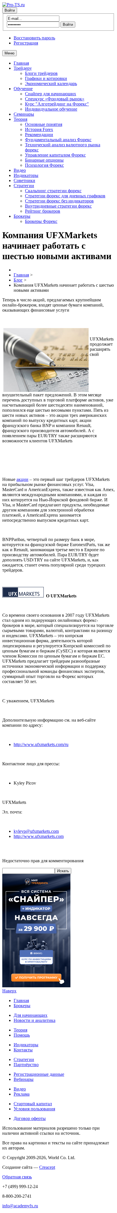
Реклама (22, 1094)
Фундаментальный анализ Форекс (58, 139)
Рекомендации (39, 134)
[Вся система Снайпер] (36, 985)
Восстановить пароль (34, 37)
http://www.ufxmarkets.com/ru (41, 744)
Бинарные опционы (44, 160)
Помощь (22, 1035)
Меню (9, 53)
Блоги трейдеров (41, 73)
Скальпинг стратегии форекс (53, 190)
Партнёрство (26, 1064)
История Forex (39, 129)
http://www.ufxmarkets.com (39, 836)
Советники (24, 180)
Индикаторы (26, 175)
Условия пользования (34, 1108)
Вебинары (24, 1079)
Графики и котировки (46, 78)
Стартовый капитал (33, 1103)
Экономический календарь (51, 83)
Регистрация (26, 43)
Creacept (47, 1167)
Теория (20, 119)
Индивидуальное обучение (51, 109)
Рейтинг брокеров (42, 211)
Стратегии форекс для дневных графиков (65, 195)
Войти (10, 10)
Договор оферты (30, 1118)
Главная (21, 63)
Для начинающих (30, 1015)
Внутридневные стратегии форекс (58, 206)
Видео (20, 170)
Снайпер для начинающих (50, 93)
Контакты (23, 1049)
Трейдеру (23, 68)
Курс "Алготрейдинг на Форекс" (57, 104)
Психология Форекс (44, 165)
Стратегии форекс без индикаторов (59, 200)
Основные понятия (43, 124)
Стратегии (24, 185)
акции (22, 479)
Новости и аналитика (34, 1020)
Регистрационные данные (39, 1074)
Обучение (23, 88)
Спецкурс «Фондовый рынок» (54, 98)
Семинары (24, 114)
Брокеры (22, 216)
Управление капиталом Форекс (55, 155)
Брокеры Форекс (41, 221)
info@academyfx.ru (20, 1205)
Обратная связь (17, 1176)
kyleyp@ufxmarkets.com (36, 831)
